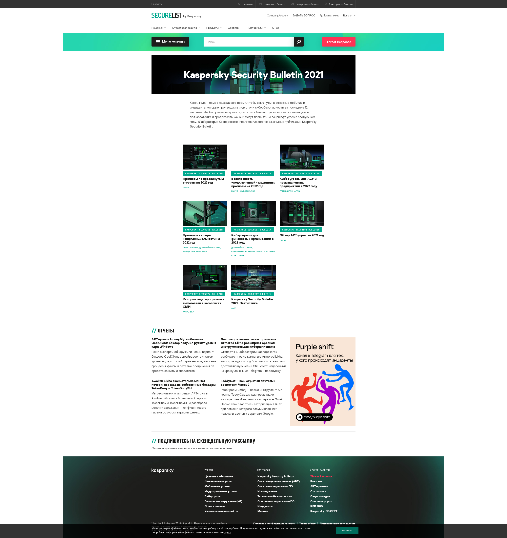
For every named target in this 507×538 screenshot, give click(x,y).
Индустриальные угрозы (221, 491)
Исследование (267, 491)
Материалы (256, 27)
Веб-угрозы (212, 496)
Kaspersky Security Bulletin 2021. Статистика (252, 301)
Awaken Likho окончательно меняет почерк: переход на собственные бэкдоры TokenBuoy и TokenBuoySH (184, 384)
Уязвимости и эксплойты (221, 511)
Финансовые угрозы (218, 481)
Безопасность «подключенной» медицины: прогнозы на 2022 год (253, 182)
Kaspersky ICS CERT (323, 511)
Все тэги (316, 481)
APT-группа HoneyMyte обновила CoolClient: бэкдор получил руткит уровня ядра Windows (184, 342)
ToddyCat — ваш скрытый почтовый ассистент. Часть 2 (248, 382)
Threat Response (321, 476)
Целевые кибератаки (219, 476)
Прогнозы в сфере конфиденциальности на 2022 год (201, 238)
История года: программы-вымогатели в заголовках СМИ (203, 302)
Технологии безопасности (274, 496)
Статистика (318, 491)
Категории (263, 470)
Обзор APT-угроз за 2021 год (302, 235)
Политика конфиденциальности (274, 523)
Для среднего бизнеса (307, 4)
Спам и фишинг (215, 506)
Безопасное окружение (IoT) (223, 501)
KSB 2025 (316, 506)
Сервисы (233, 27)
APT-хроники (319, 486)
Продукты (212, 27)
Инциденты (265, 506)
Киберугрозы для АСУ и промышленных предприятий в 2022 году (298, 182)
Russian (347, 15)
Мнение (262, 511)
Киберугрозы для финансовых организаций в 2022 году (252, 238)
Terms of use (307, 523)
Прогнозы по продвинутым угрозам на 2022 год (203, 180)
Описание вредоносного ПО (275, 501)
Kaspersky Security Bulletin (204, 173)
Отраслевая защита (184, 27)
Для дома (248, 4)
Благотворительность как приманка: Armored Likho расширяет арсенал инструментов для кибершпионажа (249, 342)
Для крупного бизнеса (341, 4)
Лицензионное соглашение (337, 523)
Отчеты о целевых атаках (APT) (278, 481)
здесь (227, 532)
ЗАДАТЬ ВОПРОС (304, 15)
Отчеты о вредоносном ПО (275, 486)
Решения (157, 27)
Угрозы (209, 470)
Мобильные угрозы (217, 486)
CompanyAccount (277, 15)
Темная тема (331, 15)
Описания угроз (321, 501)
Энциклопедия (320, 496)
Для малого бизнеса (274, 4)
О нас (275, 27)
